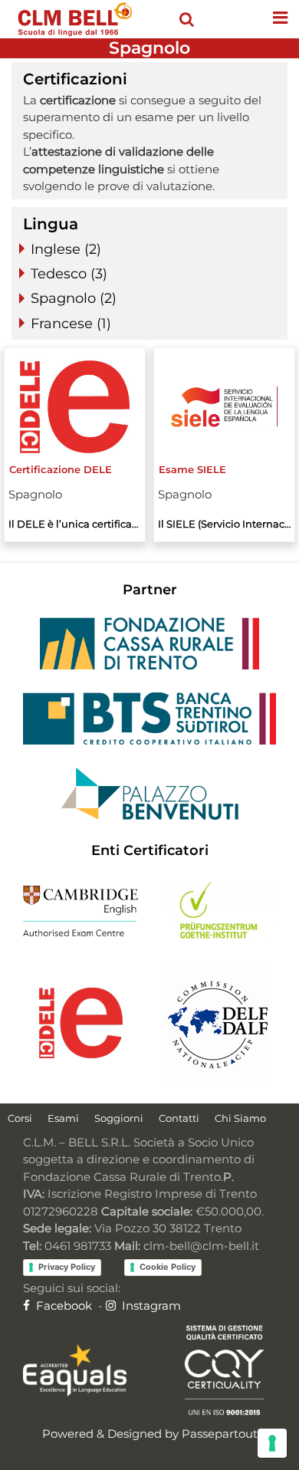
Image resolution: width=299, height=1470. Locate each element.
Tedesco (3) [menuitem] (69, 273)
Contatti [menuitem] (179, 1118)
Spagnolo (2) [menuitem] (74, 298)
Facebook (62, 1305)
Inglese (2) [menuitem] (66, 249)
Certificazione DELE (60, 469)
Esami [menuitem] (63, 1118)
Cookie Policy (168, 1266)
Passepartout (220, 1433)
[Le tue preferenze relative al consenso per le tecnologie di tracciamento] (272, 1443)
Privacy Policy (66, 1266)
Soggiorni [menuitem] (118, 1118)
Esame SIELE (192, 469)
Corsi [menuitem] (20, 1118)
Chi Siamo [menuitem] (240, 1118)
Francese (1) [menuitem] (71, 323)
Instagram (150, 1305)
